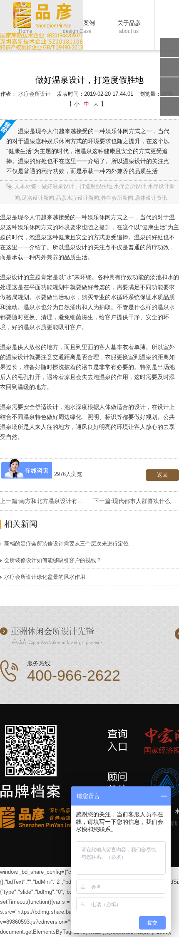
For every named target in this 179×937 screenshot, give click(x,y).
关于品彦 (129, 25)
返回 (162, 475)
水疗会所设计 (34, 94)
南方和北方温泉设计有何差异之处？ (65, 501)
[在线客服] (169, 67)
